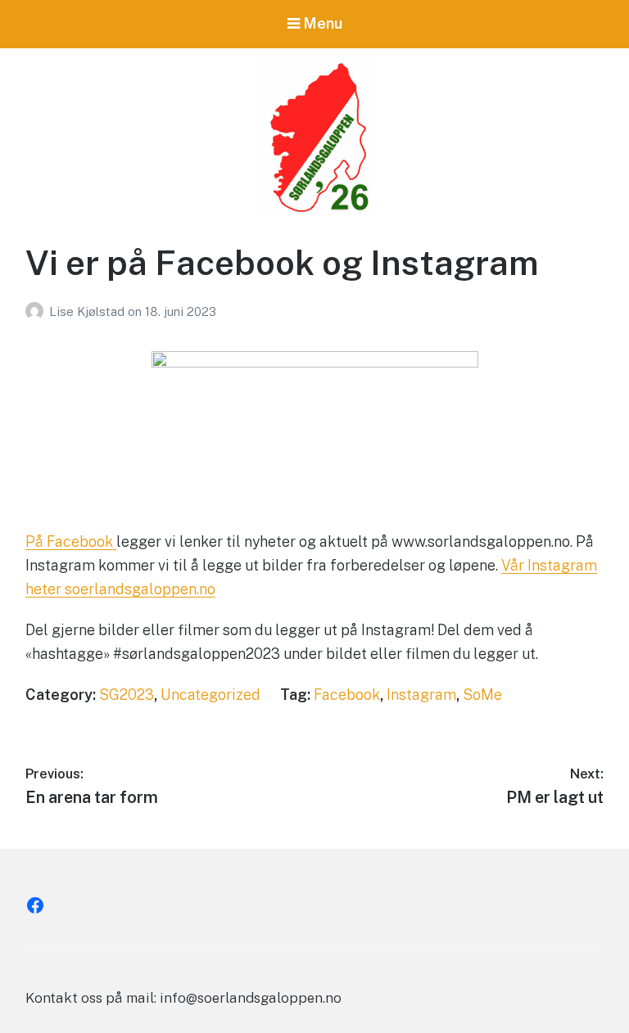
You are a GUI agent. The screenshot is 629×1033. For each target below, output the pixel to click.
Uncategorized (210, 694)
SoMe (482, 694)
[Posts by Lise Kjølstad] (37, 311)
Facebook (347, 694)
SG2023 (126, 694)
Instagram (421, 694)
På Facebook (70, 541)
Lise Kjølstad (88, 311)
